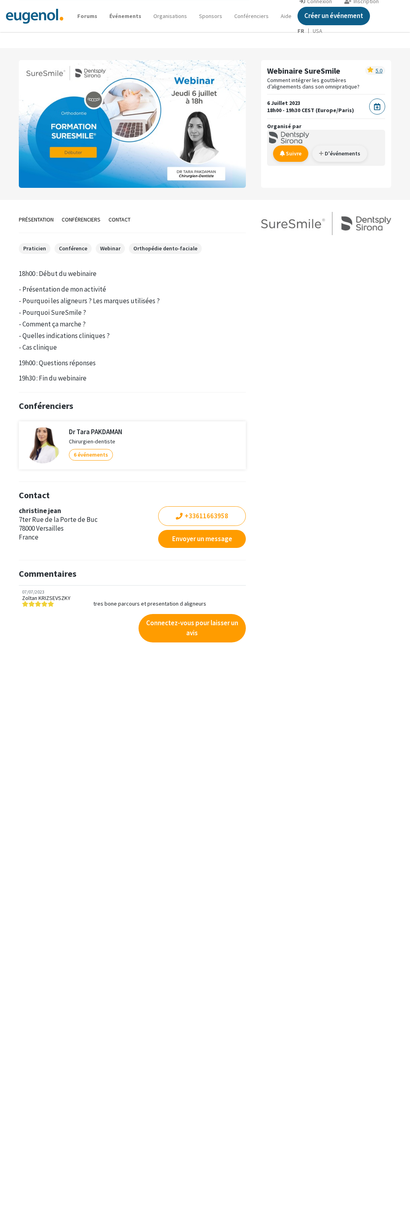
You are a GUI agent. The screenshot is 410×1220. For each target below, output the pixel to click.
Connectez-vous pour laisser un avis (192, 628)
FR (300, 30)
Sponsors (210, 16)
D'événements (342, 153)
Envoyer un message (202, 538)
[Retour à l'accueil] (34, 15)
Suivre (293, 153)
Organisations (170, 16)
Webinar (110, 248)
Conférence (73, 248)
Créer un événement (333, 15)
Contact (120, 219)
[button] (286, 16)
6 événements (91, 454)
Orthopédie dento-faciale (165, 248)
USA (317, 30)
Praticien (34, 248)
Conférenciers (251, 16)
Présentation (36, 219)
